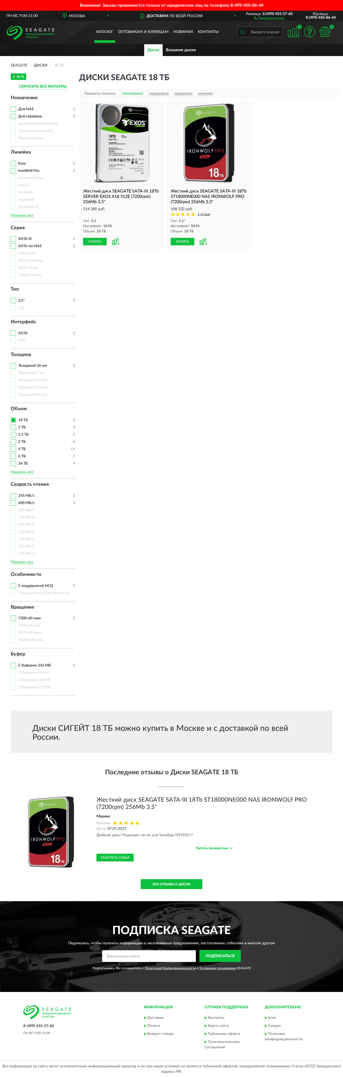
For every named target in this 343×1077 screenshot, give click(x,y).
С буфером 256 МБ (34, 665)
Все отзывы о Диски (171, 884)
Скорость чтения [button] (30, 484)
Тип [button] (15, 289)
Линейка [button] (21, 152)
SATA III (25, 239)
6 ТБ (22, 456)
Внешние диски (181, 50)
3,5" (21, 300)
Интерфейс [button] (23, 322)
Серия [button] (18, 227)
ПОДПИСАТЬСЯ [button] (220, 956)
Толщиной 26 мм (32, 366)
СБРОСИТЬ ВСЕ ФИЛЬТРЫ (43, 86)
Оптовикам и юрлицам (143, 32)
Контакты (208, 32)
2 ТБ (22, 442)
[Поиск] (242, 32)
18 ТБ (23, 420)
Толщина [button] (21, 354)
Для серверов (30, 116)
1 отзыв (203, 214)
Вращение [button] (22, 607)
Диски (153, 50)
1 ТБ (22, 427)
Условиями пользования (217, 968)
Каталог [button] (104, 32)
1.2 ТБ (23, 434)
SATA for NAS (30, 246)
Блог (272, 1018)
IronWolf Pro (28, 171)
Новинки (183, 32)
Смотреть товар (115, 857)
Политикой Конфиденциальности (170, 968)
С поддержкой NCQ (35, 586)
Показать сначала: (100, 93)
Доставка (155, 1018)
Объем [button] (19, 408)
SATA (23, 333)
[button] (269, 17)
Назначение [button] (24, 97)
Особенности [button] (26, 574)
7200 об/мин (29, 618)
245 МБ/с (26, 496)
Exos (22, 163)
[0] (325, 31)
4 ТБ (22, 449)
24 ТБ (23, 463)
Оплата (153, 1026)
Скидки (274, 1026)
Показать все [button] (22, 215)
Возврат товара (160, 1034)
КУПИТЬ (94, 241)
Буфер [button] (18, 654)
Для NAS (26, 109)
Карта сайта (218, 1026)
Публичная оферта (224, 1034)
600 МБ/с (26, 503)
